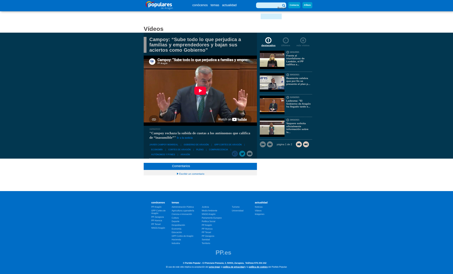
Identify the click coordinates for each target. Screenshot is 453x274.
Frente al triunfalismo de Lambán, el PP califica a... (295, 60)
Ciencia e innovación (182, 214)
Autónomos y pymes (163, 154)
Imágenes (259, 214)
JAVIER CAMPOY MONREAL (163, 144)
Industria (176, 243)
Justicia (205, 207)
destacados (268, 45)
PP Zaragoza (157, 217)
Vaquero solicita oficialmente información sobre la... (297, 128)
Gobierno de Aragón (196, 144)
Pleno (199, 149)
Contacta (294, 5)
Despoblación (178, 225)
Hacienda (176, 239)
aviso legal (214, 267)
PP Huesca (156, 220)
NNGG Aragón (158, 228)
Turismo (236, 207)
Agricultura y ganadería (183, 210)
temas (215, 5)
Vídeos (258, 210)
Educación (177, 232)
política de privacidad (234, 267)
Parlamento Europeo (212, 218)
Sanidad (206, 239)
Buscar (281, 8)
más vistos (302, 45)
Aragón (185, 154)
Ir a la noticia (185, 137)
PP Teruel (156, 224)
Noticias (259, 207)
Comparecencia (218, 149)
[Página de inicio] (159, 8)
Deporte (175, 221)
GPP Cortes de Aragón (228, 144)
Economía (157, 149)
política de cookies (258, 267)
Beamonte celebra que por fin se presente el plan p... (298, 81)
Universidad (237, 210)
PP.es (223, 252)
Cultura (175, 218)
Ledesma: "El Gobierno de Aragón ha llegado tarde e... (298, 103)
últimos (285, 45)
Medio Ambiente (209, 210)
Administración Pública (183, 207)
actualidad (229, 5)
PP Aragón (156, 207)
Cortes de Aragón (179, 149)
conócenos (200, 5)
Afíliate (307, 5)
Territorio (206, 243)
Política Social (208, 221)
